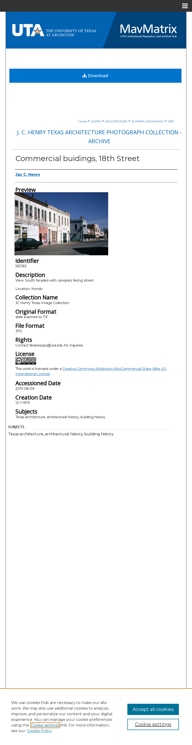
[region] (96, 716)
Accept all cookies (153, 709)
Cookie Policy (39, 731)
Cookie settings (45, 725)
